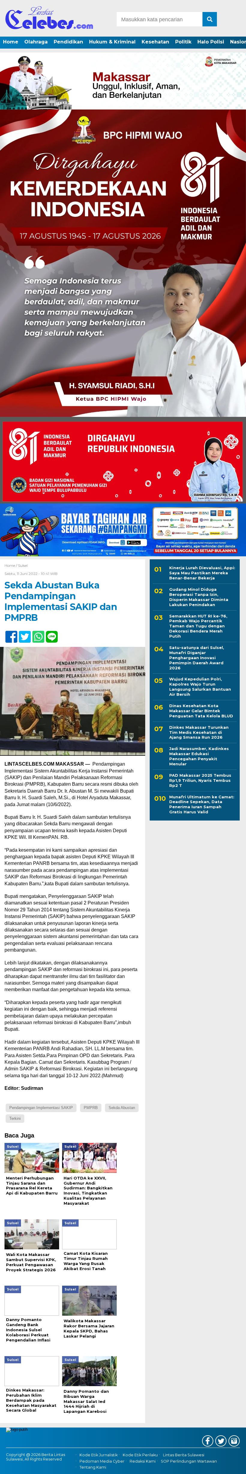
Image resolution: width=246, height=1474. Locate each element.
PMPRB (91, 1107)
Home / (11, 565)
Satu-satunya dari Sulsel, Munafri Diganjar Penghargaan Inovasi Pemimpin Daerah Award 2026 (196, 657)
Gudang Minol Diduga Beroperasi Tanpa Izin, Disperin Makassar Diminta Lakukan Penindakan (198, 597)
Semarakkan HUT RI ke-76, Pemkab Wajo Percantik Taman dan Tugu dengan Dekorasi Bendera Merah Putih (198, 626)
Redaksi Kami (143, 1461)
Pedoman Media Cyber (102, 1461)
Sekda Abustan (122, 1107)
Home (10, 42)
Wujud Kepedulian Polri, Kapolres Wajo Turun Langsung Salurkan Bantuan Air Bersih (200, 687)
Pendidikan (68, 42)
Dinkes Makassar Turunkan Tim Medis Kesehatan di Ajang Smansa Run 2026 (199, 732)
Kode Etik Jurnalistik (99, 1455)
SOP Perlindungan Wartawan (189, 1461)
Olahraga (36, 42)
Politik (183, 42)
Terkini (15, 1118)
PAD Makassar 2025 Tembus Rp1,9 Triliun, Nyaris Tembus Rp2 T (200, 780)
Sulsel (23, 565)
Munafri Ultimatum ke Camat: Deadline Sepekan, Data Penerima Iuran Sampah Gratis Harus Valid (201, 804)
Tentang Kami (93, 1467)
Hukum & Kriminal (112, 42)
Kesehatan (155, 42)
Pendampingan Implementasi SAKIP (41, 1107)
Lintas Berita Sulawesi (183, 1455)
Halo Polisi (210, 42)
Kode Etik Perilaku (140, 1455)
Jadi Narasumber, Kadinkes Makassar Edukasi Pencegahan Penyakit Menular (199, 756)
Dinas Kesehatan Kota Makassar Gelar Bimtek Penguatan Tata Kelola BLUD (201, 710)
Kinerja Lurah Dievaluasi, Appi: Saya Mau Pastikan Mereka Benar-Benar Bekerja (202, 572)
